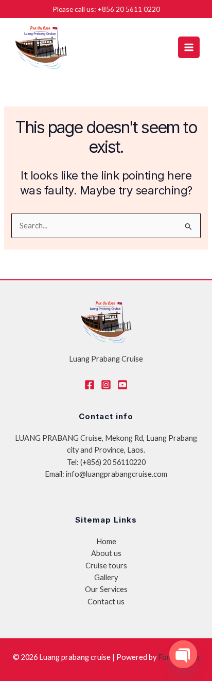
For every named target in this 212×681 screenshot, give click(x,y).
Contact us (106, 601)
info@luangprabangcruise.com (116, 474)
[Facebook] (89, 385)
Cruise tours (106, 565)
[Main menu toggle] (189, 47)
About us (106, 553)
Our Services (106, 589)
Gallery (106, 577)
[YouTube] (122, 385)
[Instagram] (106, 385)
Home (106, 541)
